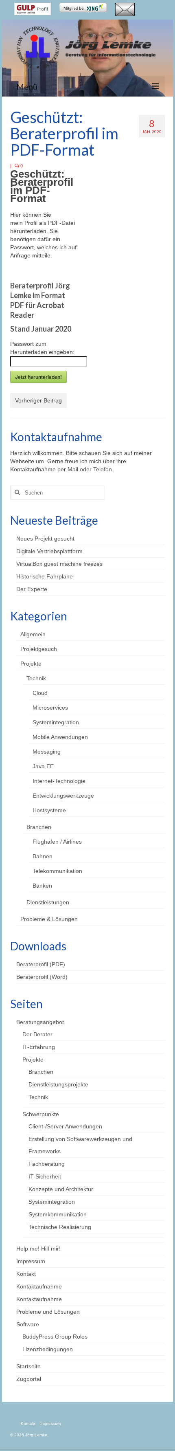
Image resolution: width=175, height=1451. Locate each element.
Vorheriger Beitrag (38, 400)
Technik (36, 678)
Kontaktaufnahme (39, 1286)
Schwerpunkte (40, 1114)
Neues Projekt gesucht (45, 538)
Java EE (43, 766)
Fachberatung (46, 1164)
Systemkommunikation (57, 1214)
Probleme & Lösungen (49, 919)
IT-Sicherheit (44, 1176)
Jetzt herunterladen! (38, 376)
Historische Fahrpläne (44, 576)
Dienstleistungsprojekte (58, 1084)
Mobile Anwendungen (60, 737)
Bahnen (42, 856)
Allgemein (33, 634)
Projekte (31, 663)
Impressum (30, 1261)
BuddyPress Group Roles (55, 1336)
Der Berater (37, 1034)
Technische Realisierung (59, 1227)
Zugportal (28, 1379)
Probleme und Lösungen (48, 1311)
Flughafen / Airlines (57, 841)
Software (27, 1324)
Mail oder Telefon (90, 469)
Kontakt (26, 1274)
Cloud (40, 693)
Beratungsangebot (40, 1022)
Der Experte (31, 589)
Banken (42, 885)
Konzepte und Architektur (60, 1189)
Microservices (50, 707)
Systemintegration (56, 722)
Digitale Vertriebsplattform (49, 551)
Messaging (47, 751)
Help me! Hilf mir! (38, 1248)
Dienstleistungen (47, 902)
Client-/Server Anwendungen (65, 1126)
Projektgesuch (38, 649)
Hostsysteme (49, 810)
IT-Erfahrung (38, 1047)
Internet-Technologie (59, 781)
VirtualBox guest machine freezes (59, 564)
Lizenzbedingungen (47, 1349)
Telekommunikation (57, 871)
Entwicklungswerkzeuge (63, 795)
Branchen (38, 827)
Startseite (28, 1366)
